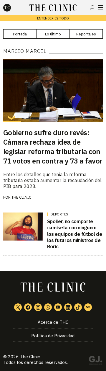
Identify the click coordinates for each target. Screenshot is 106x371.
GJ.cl (95, 361)
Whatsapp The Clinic (48, 307)
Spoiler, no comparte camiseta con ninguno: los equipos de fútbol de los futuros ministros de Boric (74, 234)
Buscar (92, 7)
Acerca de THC (53, 322)
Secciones (100, 7)
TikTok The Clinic (78, 307)
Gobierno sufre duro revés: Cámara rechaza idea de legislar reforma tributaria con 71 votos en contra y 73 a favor (52, 147)
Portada (20, 34)
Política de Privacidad (52, 336)
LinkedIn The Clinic (68, 307)
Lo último (53, 34)
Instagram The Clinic (38, 307)
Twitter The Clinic (18, 307)
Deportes (59, 214)
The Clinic (30, 356)
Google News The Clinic (88, 307)
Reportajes (86, 34)
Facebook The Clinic (28, 307)
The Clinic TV (58, 307)
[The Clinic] (12, 8)
